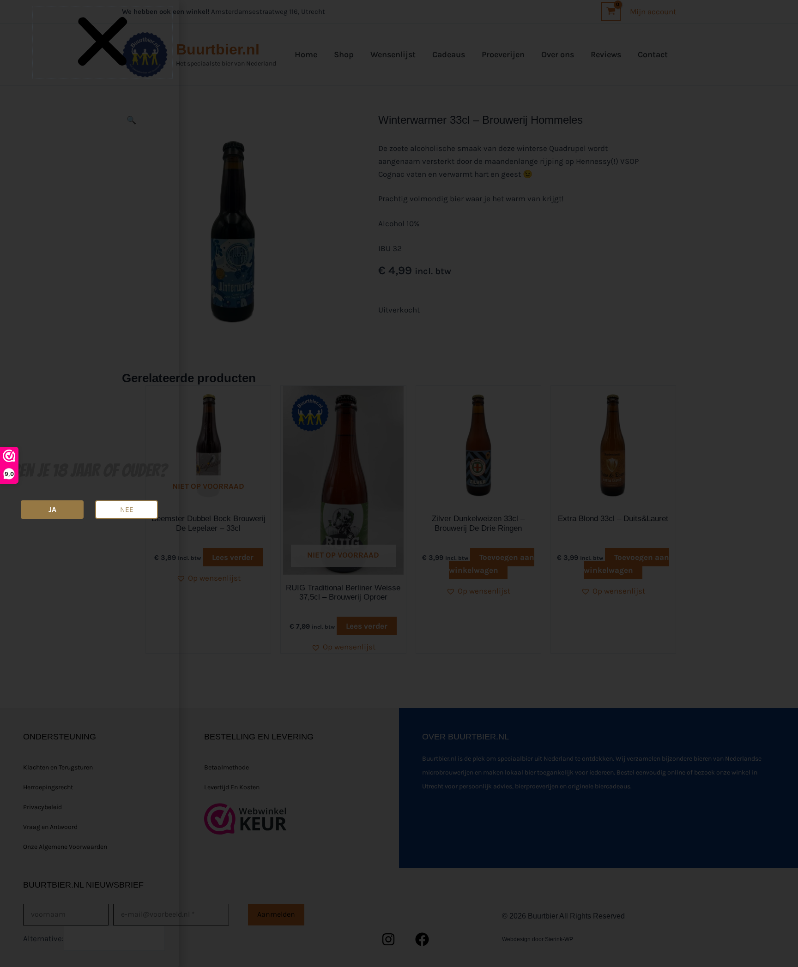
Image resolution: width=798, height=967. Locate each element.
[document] (399, 483)
